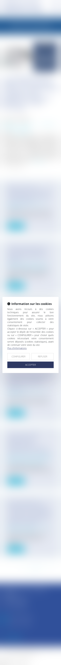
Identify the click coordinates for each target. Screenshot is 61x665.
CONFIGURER (18, 356)
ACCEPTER (30, 364)
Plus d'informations (17, 348)
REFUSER (42, 356)
